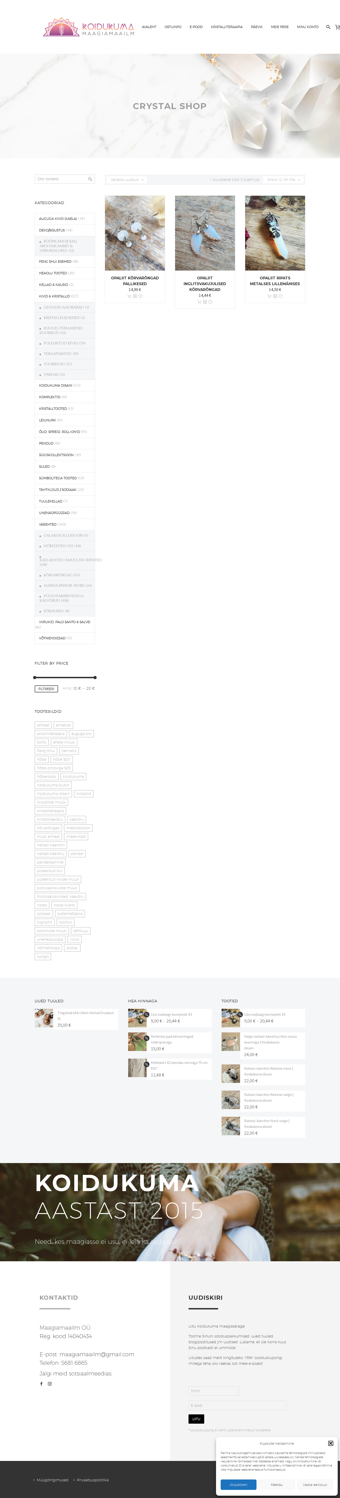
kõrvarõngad (48, 828)
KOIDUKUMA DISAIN (55, 385)
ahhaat (43, 725)
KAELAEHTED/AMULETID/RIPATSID (71, 560)
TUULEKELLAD (50, 501)
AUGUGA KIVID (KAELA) (58, 219)
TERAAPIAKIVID (58, 353)
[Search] (327, 27)
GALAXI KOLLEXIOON (63, 535)
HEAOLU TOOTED (53, 273)
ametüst (63, 725)
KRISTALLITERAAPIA (227, 27)
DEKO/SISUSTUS (52, 230)
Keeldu (277, 1485)
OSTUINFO (173, 27)
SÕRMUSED (54, 611)
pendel (77, 853)
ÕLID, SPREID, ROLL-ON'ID (59, 432)
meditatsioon (78, 828)
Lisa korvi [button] (129, 296)
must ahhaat (48, 836)
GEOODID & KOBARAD (64, 307)
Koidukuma (73, 776)
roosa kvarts (64, 905)
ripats (42, 905)
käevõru (77, 819)
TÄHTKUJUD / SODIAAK (58, 490)
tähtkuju (80, 931)
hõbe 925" (62, 759)
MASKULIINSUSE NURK (64, 585)
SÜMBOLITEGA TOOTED (58, 478)
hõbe (41, 759)
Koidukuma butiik (53, 785)
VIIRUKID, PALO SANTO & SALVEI (64, 622)
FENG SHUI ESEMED (55, 261)
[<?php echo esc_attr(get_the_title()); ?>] (135, 296)
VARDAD (51, 374)
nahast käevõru (50, 853)
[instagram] (50, 1384)
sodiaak (44, 913)
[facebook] (41, 1384)
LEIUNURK (47, 420)
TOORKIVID (54, 364)
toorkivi (65, 922)
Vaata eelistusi (315, 1485)
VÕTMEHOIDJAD (52, 638)
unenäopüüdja (50, 939)
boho (41, 742)
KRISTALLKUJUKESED (62, 317)
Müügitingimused (52, 1480)
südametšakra (70, 913)
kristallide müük (51, 802)
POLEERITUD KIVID (61, 343)
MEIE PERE (280, 27)
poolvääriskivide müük (57, 888)
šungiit (43, 956)
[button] (330, 1443)
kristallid (83, 794)
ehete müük (64, 742)
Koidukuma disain (53, 794)
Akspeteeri (238, 1485)
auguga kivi (81, 734)
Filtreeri (46, 689)
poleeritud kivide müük (58, 879)
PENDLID (46, 443)
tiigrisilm (44, 922)
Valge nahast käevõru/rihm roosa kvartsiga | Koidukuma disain (270, 1042)
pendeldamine (50, 862)
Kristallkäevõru (50, 819)
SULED (44, 466)
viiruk (74, 939)
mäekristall (76, 836)
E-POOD (196, 27)
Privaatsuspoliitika (93, 1480)
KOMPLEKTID (49, 397)
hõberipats (46, 776)
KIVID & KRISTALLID (54, 296)
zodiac (72, 948)
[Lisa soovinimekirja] (140, 296)
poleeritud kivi (49, 871)
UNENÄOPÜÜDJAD (54, 513)
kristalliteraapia (50, 811)
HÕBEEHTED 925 (58, 546)
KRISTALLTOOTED (53, 408)
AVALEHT (149, 27)
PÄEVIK (257, 27)
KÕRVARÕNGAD (58, 575)
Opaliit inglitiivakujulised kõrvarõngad (205, 284)
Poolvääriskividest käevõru (60, 896)
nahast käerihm (51, 845)
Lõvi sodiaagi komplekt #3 (171, 1014)
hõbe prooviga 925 (54, 768)
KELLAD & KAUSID (53, 285)
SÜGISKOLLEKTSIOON (56, 455)
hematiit (69, 751)
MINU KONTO (307, 27)
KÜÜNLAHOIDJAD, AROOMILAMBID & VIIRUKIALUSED (58, 246)
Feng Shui (46, 751)
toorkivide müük (52, 931)
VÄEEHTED (47, 524)
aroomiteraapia (51, 734)
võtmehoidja (48, 948)
